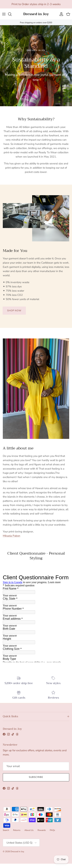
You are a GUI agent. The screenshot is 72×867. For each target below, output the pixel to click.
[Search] (11, 14)
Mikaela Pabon (11, 536)
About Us (29, 830)
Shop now (14, 310)
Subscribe (36, 777)
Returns (16, 830)
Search (6, 830)
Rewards (42, 830)
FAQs (52, 830)
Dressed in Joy (17, 851)
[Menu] (4, 14)
